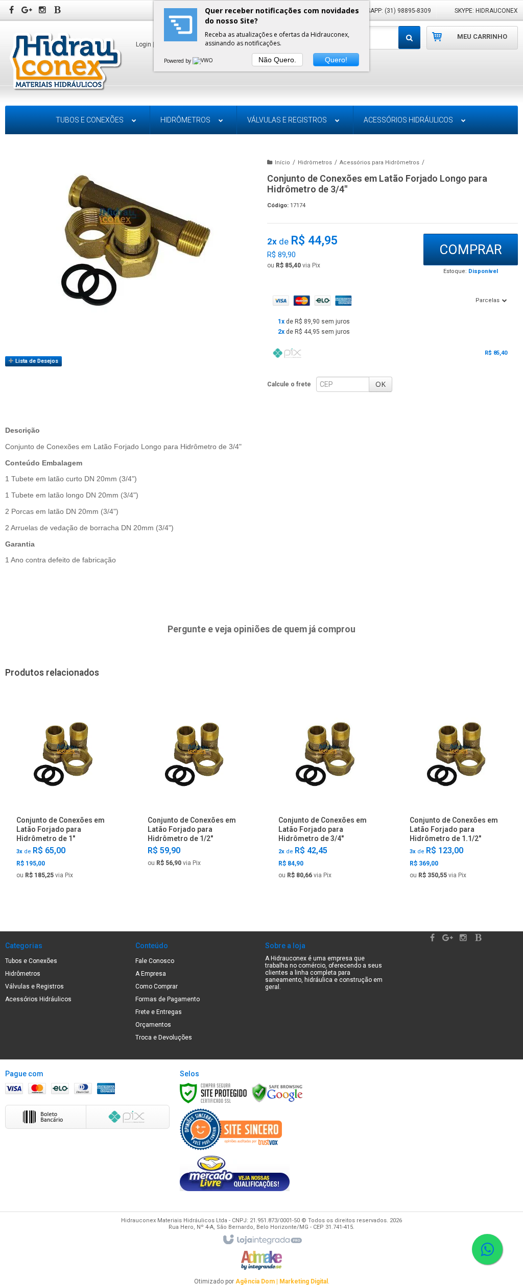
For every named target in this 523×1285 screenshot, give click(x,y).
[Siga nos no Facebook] (12, 10)
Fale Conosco (154, 961)
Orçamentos (153, 1024)
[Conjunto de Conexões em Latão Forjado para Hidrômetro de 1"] (64, 793)
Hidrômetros (315, 162)
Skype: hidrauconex (486, 10)
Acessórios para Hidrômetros (379, 162)
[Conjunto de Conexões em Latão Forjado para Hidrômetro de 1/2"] (195, 787)
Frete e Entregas (158, 1012)
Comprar (470, 249)
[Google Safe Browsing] (277, 1092)
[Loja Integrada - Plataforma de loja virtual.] (261, 1240)
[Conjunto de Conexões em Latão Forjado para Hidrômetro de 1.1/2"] (457, 793)
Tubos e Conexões (31, 961)
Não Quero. (277, 60)
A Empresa (150, 973)
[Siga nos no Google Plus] (28, 10)
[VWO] (203, 60)
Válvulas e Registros (34, 986)
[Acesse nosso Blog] (58, 10)
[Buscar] (409, 37)
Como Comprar (156, 986)
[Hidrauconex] (65, 62)
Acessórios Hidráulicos (38, 999)
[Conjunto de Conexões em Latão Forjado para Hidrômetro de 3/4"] (326, 793)
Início (282, 162)
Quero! (336, 60)
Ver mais (64, 870)
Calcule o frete (289, 384)
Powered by (178, 60)
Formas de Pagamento (167, 999)
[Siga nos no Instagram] (43, 10)
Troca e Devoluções (163, 1037)
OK (380, 384)
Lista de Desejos (36, 361)
